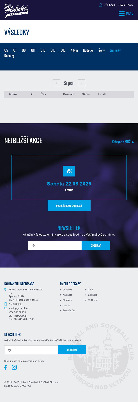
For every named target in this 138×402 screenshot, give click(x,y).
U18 (63, 50)
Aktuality (67, 300)
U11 (33, 50)
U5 (6, 50)
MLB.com (93, 300)
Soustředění (69, 310)
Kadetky (88, 50)
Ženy (102, 50)
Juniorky (115, 50)
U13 (43, 50)
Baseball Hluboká (16, 11)
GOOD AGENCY (22, 385)
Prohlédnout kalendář (69, 205)
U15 (53, 50)
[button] (6, 183)
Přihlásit (109, 4)
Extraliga (92, 294)
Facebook (5, 367)
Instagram (14, 367)
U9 (24, 50)
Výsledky (67, 289)
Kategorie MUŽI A (123, 142)
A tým (74, 50)
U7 (15, 50)
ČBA (90, 289)
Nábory (66, 305)
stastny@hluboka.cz (19, 308)
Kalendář (67, 294)
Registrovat (126, 4)
